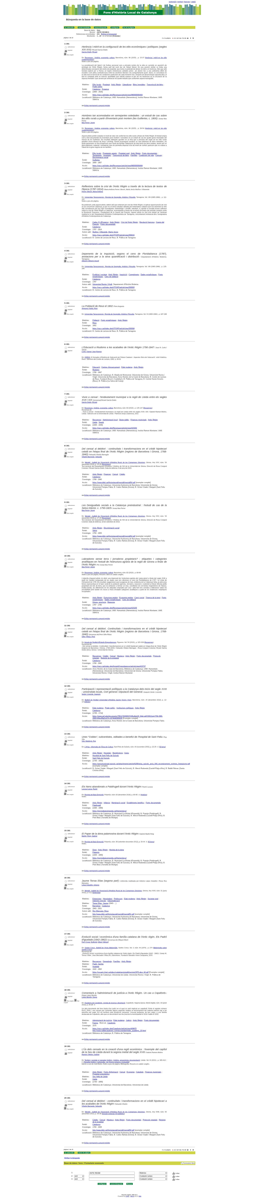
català (193, 2)
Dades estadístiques (149, 275)
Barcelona (96, 906)
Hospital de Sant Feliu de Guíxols (106, 756)
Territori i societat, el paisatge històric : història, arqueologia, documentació (112, 1060)
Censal (115, 474)
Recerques (106, 464)
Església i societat (100, 275)
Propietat (106, 85)
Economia (130, 1072)
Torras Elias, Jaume (100, 903)
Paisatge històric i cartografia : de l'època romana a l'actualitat (106, 1062)
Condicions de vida (146, 155)
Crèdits (122, 474)
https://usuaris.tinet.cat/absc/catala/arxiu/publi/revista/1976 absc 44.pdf (121, 972)
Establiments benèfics (135, 803)
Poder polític (97, 87)
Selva (95, 531)
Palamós (96, 852)
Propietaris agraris (110, 153)
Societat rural (153, 899)
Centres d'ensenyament (110, 367)
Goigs (126, 753)
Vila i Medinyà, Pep (89, 741)
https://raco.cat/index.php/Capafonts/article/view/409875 (115, 1029)
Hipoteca (120, 656)
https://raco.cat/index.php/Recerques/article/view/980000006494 (118, 166)
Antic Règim (116, 85)
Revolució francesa (146, 222)
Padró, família (98, 964)
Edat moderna (126, 367)
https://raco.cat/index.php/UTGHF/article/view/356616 (113, 235)
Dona (95, 850)
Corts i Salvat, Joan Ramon (92, 352)
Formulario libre (189, 1163)
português (172, 2)
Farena (95, 1023)
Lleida (95, 422)
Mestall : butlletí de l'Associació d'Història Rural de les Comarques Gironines (115, 462)
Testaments (97, 155)
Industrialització (114, 901)
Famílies (134, 155)
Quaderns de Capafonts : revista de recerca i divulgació (105, 1003)
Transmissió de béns (155, 85)
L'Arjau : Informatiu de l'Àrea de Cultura (99, 747)
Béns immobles (139, 85)
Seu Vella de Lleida (100, 1077)
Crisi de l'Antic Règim (129, 222)
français (187, 2)
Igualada (96, 967)
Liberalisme (126, 85)
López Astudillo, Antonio (90, 885)
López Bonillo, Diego (89, 997)
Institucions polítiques (125, 708)
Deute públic (124, 420)
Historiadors (107, 899)
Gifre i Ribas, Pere (88, 637)
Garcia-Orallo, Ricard (89, 52)
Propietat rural (124, 153)
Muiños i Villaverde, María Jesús (105, 232)
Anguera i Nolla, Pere (90, 308)
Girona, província (99, 602)
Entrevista (96, 893)
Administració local (110, 420)
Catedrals (140, 1072)
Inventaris (107, 155)
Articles (87, 702)
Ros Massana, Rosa (100, 911)
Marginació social (118, 803)
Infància (107, 803)
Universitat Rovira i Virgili (102, 284)
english (180, 2)
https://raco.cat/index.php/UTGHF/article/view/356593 (113, 287)
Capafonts (111, 1023)
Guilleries (96, 160)
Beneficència (118, 753)
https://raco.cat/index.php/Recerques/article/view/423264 (115, 428)
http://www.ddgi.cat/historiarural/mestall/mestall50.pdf (113, 1130)
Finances (107, 474)
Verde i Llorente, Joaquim (91, 694)
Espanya (105, 89)
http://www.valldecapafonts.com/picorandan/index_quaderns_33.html (119, 1031)
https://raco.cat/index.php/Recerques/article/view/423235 (115, 608)
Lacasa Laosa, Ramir (89, 789)
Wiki (140, 1196)
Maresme (111, 602)
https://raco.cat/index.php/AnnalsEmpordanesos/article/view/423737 (119, 666)
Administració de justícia (102, 1020)
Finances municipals (139, 420)
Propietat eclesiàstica (101, 1074)
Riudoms (96, 370)
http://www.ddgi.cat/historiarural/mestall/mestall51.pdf (113, 914)
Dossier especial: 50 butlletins (113, 1114)
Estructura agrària (111, 598)
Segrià (101, 422)
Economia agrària (126, 598)
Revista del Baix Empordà (94, 795)
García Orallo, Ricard (89, 402)
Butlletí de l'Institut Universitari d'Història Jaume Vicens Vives (108, 700)
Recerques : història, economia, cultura (100, 58)
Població (96, 320)
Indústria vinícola (99, 901)
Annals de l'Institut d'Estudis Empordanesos (100, 642)
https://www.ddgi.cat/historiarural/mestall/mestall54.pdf (114, 483)
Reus (95, 323)
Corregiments (134, 275)
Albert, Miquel (103, 942)
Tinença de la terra (153, 598)
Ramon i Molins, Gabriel (90, 1055)
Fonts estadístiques (108, 320)
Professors (118, 899)
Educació (96, 367)
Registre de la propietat (110, 658)
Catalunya (96, 89)
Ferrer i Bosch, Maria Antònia (92, 192)
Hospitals (107, 753)
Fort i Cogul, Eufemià (89, 942)
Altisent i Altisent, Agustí (90, 261)
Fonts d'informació (111, 1072)
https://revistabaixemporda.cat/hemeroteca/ (110, 811)
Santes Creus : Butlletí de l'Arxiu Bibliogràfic (101, 948)
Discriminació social (100, 157)
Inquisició (123, 275)
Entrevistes (97, 899)
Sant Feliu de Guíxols (101, 758)
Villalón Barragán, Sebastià (92, 457)
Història (144, 795)
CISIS (127, 1196)
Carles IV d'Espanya (100, 222)
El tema (162, 747)
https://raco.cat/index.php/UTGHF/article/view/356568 (113, 329)
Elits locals (97, 85)
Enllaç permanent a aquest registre (97, 106)
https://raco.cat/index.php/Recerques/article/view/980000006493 (118, 95)
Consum (158, 155)
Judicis (129, 1020)
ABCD (132, 1196)
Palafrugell (97, 805)
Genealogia (107, 961)
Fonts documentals (149, 153)
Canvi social (139, 598)
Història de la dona (116, 850)
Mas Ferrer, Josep (88, 123)
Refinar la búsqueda (108, 34)
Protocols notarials (150, 1120)
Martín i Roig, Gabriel (89, 836)
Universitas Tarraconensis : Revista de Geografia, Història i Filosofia (110, 197)
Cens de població (111, 277)
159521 (87, 357)
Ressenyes (148, 408)
